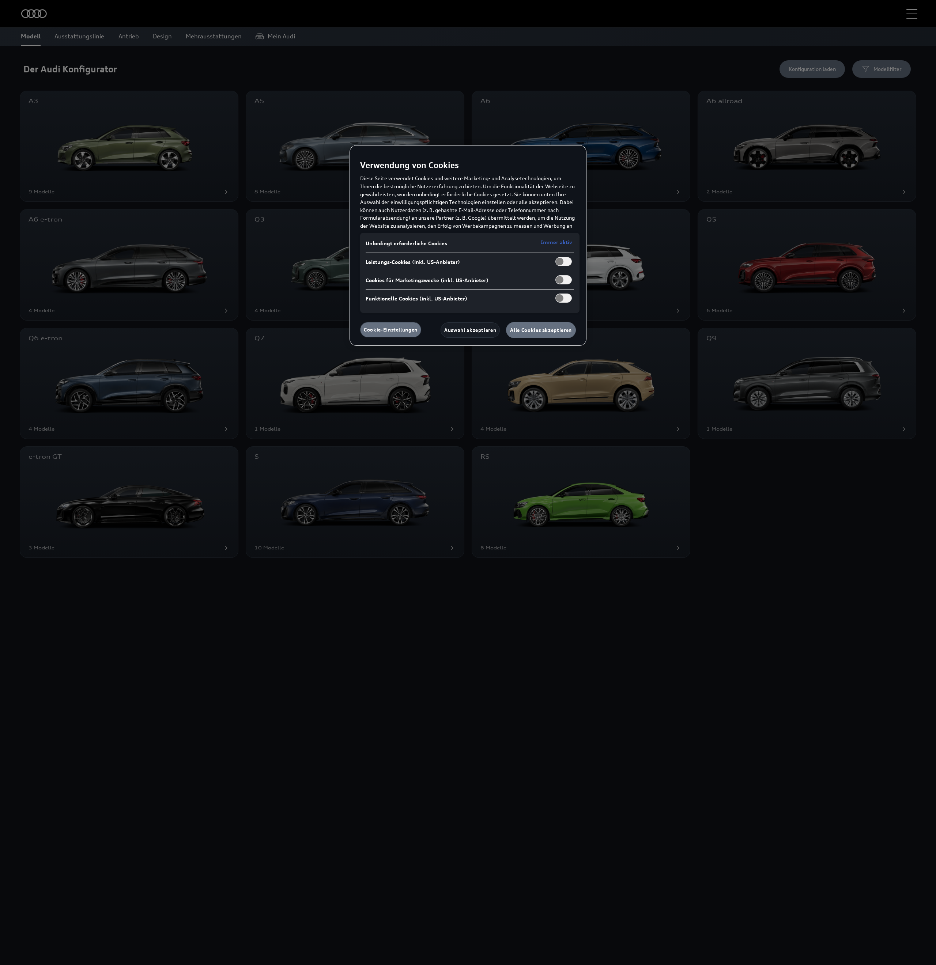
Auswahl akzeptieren (470, 330)
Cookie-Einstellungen (391, 330)
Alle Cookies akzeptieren (541, 330)
